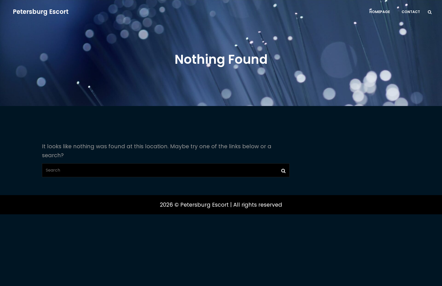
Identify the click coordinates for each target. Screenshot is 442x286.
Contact (411, 11)
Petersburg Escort (41, 11)
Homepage (379, 11)
